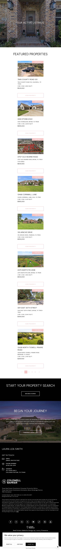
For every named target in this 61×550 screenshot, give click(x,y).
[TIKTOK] (39, 521)
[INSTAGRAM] (16, 521)
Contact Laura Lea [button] (31, 432)
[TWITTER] (27, 521)
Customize (20, 544)
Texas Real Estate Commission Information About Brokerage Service (22, 490)
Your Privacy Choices (30, 548)
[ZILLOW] (50, 521)
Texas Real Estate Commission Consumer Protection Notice (20, 488)
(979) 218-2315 (11, 465)
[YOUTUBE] (33, 521)
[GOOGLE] (44, 521)
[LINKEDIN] (22, 521)
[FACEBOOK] (10, 521)
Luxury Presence (42, 530)
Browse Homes (30, 393)
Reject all (9, 544)
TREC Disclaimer (7, 492)
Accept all (31, 544)
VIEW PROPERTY (30, 95)
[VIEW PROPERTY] (30, 94)
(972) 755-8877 (28, 495)
